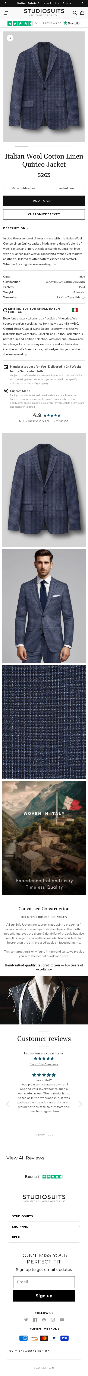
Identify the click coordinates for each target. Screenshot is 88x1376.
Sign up (44, 1295)
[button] (5, 12)
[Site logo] (44, 1198)
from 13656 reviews (44, 1064)
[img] (44, 1058)
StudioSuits (48, 1368)
